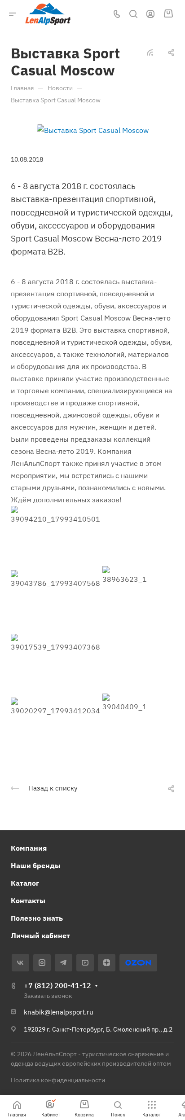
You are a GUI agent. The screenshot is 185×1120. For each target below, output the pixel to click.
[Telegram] (63, 962)
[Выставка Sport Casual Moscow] (93, 129)
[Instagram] (42, 962)
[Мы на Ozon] (138, 962)
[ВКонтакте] (20, 962)
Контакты (28, 900)
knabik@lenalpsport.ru (58, 1012)
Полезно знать (37, 918)
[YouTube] (85, 962)
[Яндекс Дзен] (106, 962)
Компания (29, 847)
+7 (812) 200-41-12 (57, 985)
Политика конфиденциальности (58, 1080)
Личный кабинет (40, 935)
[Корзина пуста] (168, 13)
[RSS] (150, 51)
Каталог (25, 882)
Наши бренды (36, 865)
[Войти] (150, 14)
